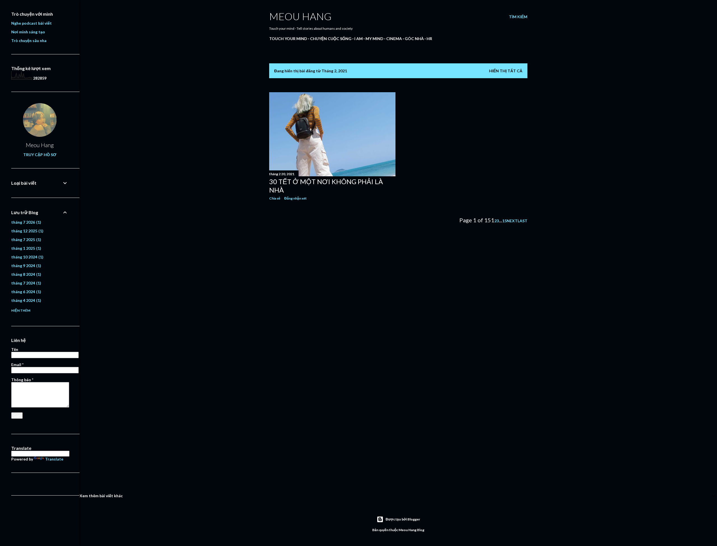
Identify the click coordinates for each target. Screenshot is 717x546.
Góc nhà (414, 38)
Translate (54, 459)
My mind (374, 38)
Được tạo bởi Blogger (403, 519)
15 (504, 220)
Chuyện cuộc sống (330, 38)
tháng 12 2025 (26, 230)
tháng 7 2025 (25, 239)
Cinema (394, 38)
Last (522, 220)
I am (358, 38)
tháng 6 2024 (25, 291)
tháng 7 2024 (25, 283)
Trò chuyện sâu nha (28, 40)
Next (512, 220)
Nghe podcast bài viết (31, 23)
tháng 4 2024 (25, 300)
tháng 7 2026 (25, 222)
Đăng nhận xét (295, 198)
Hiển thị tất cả (505, 70)
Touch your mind (288, 38)
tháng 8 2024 (25, 274)
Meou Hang (300, 16)
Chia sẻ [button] (274, 198)
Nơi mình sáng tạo (28, 31)
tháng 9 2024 (25, 265)
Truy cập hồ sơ (39, 154)
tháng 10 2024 (26, 257)
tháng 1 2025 (25, 248)
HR (429, 38)
